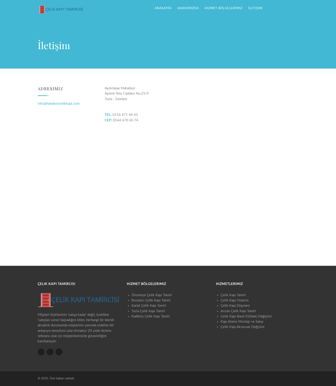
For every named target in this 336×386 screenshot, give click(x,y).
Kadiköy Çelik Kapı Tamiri (150, 316)
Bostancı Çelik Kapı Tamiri (151, 300)
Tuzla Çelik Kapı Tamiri (148, 311)
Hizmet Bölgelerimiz (224, 8)
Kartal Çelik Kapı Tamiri (148, 305)
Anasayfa (163, 8)
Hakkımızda (188, 8)
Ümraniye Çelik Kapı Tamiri (151, 295)
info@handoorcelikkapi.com (59, 103)
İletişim (255, 8)
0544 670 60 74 (285, 8)
